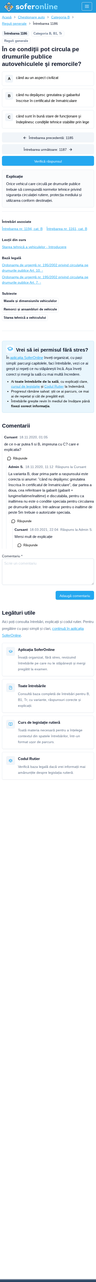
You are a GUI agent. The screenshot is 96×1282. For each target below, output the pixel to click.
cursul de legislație (25, 386)
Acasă (7, 17)
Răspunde (20, 458)
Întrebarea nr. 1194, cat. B (22, 229)
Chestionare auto (31, 17)
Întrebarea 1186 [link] (45, 23)
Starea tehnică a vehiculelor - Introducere (34, 247)
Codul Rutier (54, 386)
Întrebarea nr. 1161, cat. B (67, 229)
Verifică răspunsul (48, 161)
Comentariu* (12, 556)
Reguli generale (14, 23)
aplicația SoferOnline (26, 357)
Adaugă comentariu (75, 596)
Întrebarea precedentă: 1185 (51, 138)
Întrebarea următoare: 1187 (45, 150)
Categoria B (60, 17)
